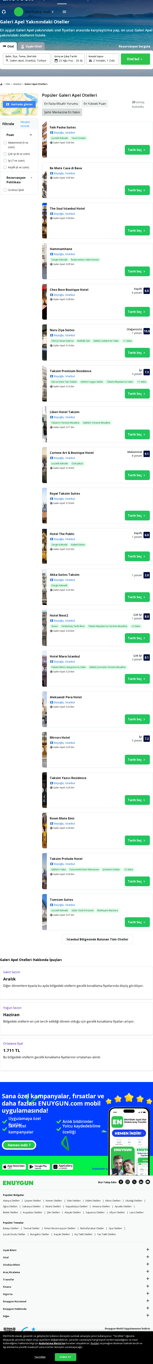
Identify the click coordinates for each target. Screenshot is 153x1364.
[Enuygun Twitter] (134, 1182)
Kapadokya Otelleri (77, 1206)
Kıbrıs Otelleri (113, 1200)
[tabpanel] (76, 59)
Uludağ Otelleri (133, 1200)
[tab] (8, 46)
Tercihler (40, 1357)
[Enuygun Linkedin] (141, 1182)
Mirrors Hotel (60, 737)
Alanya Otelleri (11, 1200)
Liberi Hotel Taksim (64, 412)
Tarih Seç (135, 150)
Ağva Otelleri (10, 1206)
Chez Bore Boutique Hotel (69, 290)
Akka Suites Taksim (64, 575)
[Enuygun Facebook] (121, 1182)
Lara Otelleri (136, 1212)
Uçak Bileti (9, 1250)
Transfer (8, 1279)
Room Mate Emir (62, 818)
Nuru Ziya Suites (62, 330)
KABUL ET (65, 1357)
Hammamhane (61, 249)
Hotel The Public (62, 534)
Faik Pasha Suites (63, 127)
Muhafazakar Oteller (92, 1228)
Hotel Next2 (59, 615)
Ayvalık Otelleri (123, 1206)
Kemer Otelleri (54, 1200)
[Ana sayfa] (1, 84)
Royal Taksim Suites (65, 493)
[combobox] (29, 60)
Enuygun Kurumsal (14, 1301)
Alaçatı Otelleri (73, 1212)
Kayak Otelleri (62, 1234)
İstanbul (17, 84)
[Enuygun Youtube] (148, 1182)
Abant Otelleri (53, 1206)
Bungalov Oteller (39, 1234)
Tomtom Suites (61, 900)
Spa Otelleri (115, 1228)
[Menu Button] (64, 12)
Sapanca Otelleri (95, 1212)
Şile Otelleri (53, 1212)
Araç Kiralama (11, 1272)
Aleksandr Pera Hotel (66, 697)
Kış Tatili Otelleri (83, 1234)
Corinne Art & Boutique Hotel (72, 453)
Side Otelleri (74, 1200)
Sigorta (8, 1294)
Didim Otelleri (93, 1200)
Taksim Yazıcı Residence (68, 778)
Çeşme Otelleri (32, 1200)
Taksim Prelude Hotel (66, 859)
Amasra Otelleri (101, 1206)
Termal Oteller (32, 1228)
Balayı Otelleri (11, 1228)
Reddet (95, 1343)
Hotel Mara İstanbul (65, 656)
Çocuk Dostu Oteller (14, 1234)
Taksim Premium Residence (70, 371)
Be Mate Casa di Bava (66, 168)
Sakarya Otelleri (31, 1206)
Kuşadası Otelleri (32, 1212)
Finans (7, 1286)
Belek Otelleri (10, 1212)
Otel (8, 84)
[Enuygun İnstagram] (127, 1182)
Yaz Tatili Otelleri (106, 1234)
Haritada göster (22, 104)
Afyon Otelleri (117, 1212)
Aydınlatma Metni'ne (52, 1343)
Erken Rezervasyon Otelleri (59, 1228)
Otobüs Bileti (11, 1264)
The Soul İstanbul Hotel (67, 208)
